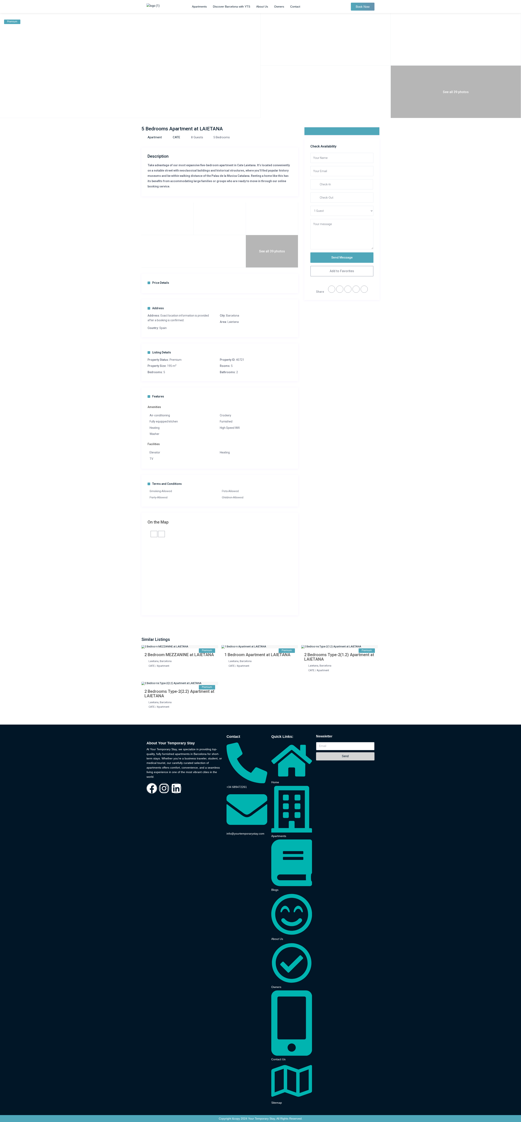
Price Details (160, 282)
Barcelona (232, 315)
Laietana (233, 321)
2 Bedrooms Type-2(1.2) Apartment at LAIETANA (339, 656)
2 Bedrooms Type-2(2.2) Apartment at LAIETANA (179, 693)
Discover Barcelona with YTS (231, 6)
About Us (262, 6)
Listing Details (161, 352)
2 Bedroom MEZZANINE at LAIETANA (179, 654)
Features (158, 396)
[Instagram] (164, 788)
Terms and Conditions (167, 483)
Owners (279, 6)
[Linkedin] (176, 788)
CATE (176, 137)
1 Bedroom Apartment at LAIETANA (257, 654)
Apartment (155, 137)
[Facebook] (152, 788)
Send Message (342, 257)
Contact (295, 6)
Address (158, 308)
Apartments (199, 6)
